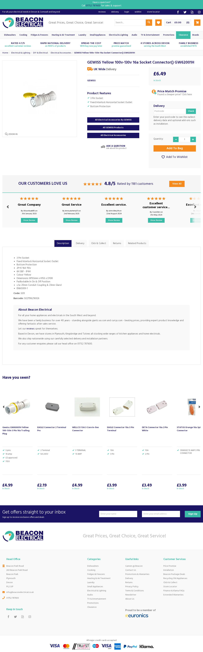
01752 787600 (12, 598)
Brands (195, 35)
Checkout (197, 22)
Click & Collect (98, 243)
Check (191, 111)
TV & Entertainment (96, 599)
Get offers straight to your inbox (34, 514)
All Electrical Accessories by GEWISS (113, 120)
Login (126, 12)
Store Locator (170, 586)
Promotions (92, 603)
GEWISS (91, 80)
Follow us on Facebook (178, 12)
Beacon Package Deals (174, 574)
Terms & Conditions (134, 591)
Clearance (92, 607)
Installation (168, 570)
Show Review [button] (29, 220)
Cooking (91, 570)
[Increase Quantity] (193, 139)
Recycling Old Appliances (175, 578)
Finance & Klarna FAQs (173, 591)
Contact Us (130, 570)
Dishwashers (92, 566)
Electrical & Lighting (96, 591)
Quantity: (158, 139)
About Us (129, 599)
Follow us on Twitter (185, 12)
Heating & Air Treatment (99, 578)
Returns (117, 243)
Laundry (91, 582)
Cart (168, 22)
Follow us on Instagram (199, 12)
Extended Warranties (173, 595)
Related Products (137, 243)
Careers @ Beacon (134, 566)
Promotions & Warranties (137, 574)
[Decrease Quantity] (176, 139)
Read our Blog (192, 12)
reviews (30, 329)
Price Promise (169, 566)
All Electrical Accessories (113, 135)
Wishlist (138, 12)
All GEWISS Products (113, 127)
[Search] (149, 22)
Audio (90, 595)
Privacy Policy (131, 586)
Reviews (102, 12)
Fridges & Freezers (96, 574)
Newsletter (130, 595)
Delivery (80, 243)
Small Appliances (95, 586)
